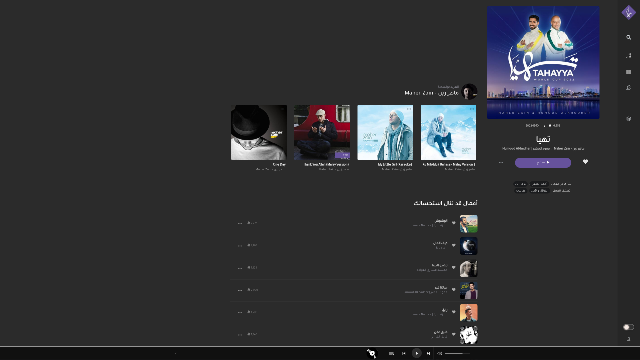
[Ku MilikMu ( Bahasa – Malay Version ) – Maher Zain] (448, 132)
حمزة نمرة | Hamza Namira (429, 226)
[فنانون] (629, 87)
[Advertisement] (353, 41)
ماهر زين (520, 184)
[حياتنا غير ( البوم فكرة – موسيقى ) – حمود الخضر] (469, 290)
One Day (279, 165)
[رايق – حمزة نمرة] (469, 313)
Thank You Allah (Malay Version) (326, 165)
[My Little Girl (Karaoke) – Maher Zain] (385, 132)
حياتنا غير (441, 288)
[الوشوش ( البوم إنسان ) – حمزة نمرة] (469, 223)
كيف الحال (440, 243)
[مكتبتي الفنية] (629, 119)
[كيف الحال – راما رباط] (469, 246)
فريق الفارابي (439, 337)
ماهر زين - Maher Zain (569, 149)
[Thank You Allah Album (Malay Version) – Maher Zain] (322, 132)
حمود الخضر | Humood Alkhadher (526, 149)
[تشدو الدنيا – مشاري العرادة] (469, 268)
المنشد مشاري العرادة (432, 270)
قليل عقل (441, 332)
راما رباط (442, 248)
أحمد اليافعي (539, 184)
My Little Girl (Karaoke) (395, 165)
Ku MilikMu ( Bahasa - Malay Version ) (449, 165)
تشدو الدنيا (440, 266)
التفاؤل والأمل (539, 191)
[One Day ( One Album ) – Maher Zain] (259, 132)
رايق (445, 310)
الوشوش (441, 221)
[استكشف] (629, 71)
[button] (501, 163)
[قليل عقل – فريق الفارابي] (469, 335)
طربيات (521, 191)
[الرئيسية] (629, 55)
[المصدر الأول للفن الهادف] (629, 12)
